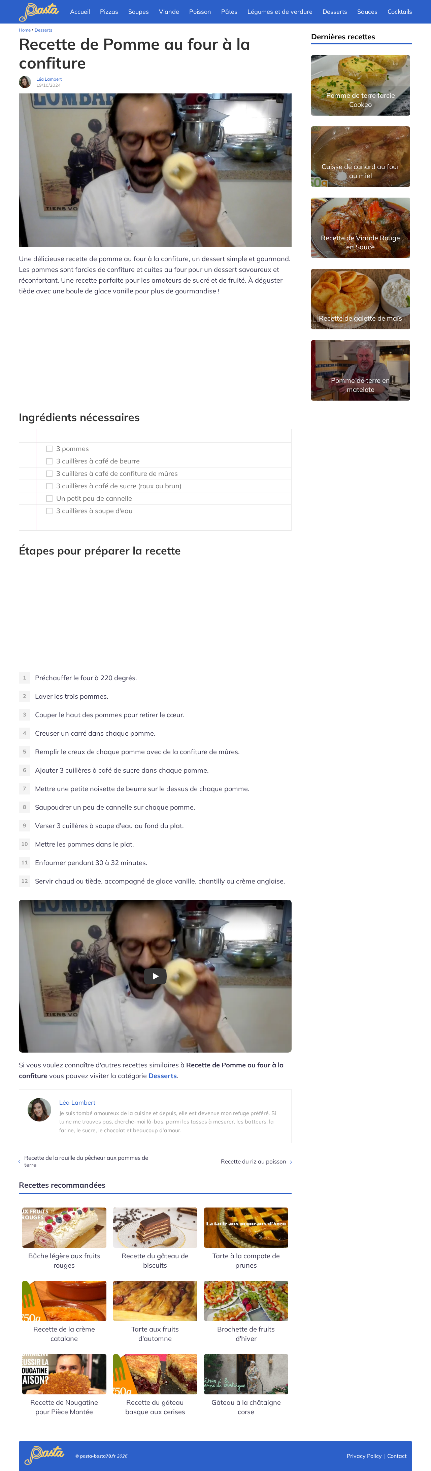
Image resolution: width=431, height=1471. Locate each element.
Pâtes (229, 11)
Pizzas (109, 11)
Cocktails (400, 11)
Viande (169, 11)
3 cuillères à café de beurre (98, 461)
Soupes (138, 11)
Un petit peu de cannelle (94, 498)
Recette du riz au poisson (253, 1161)
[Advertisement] (155, 350)
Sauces (367, 11)
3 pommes (72, 448)
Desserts (335, 11)
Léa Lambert (49, 79)
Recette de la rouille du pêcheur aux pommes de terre (86, 1161)
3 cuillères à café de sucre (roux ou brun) (118, 486)
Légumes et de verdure (279, 11)
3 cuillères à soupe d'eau (94, 511)
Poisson (200, 11)
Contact (397, 1456)
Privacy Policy (364, 1456)
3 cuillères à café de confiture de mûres (117, 473)
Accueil (80, 11)
